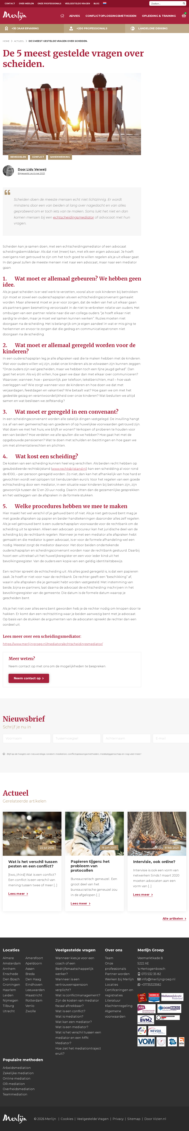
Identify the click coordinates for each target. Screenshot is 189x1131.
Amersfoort (34, 958)
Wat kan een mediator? (73, 1021)
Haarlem (9, 990)
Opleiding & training (159, 16)
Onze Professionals (49, 3)
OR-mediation (14, 1083)
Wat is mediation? (69, 1016)
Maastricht (33, 995)
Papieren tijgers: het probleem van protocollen (90, 866)
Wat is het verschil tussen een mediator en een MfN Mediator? (78, 1038)
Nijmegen (10, 1000)
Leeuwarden (35, 990)
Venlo (29, 1006)
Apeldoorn (33, 963)
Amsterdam (12, 963)
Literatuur (113, 1000)
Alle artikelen (173, 919)
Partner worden (117, 974)
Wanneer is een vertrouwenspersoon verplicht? (71, 985)
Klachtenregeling (119, 1006)
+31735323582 (151, 984)
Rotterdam (33, 1000)
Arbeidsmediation (17, 1068)
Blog (96, 3)
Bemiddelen (18, 156)
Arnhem (9, 968)
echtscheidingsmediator (73, 217)
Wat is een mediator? (71, 1027)
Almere (8, 958)
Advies (74, 16)
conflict (38, 156)
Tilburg (8, 1006)
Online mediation (16, 1078)
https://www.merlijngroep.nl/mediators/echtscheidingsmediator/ (53, 644)
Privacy (118, 1118)
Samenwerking (60, 156)
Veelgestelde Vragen (77, 3)
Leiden (8, 995)
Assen (30, 968)
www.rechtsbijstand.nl (69, 469)
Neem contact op (27, 678)
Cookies (67, 1118)
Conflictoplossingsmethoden (110, 16)
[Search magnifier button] (184, 3)
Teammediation (15, 1094)
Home (6, 41)
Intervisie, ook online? (154, 862)
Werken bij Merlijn (119, 979)
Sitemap (133, 1118)
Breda (30, 974)
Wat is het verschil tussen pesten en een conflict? (32, 864)
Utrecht (9, 1011)
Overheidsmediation (19, 1089)
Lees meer (16, 894)
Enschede (10, 974)
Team (109, 958)
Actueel (19, 41)
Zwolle (30, 1011)
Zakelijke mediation (18, 1073)
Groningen (11, 984)
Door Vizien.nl (155, 1118)
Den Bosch (11, 979)
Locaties (111, 984)
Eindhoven (33, 984)
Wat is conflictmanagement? (77, 995)
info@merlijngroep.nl (158, 979)
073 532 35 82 (151, 974)
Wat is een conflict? (70, 1011)
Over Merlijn (26, 3)
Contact (10, 3)
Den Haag (33, 979)
